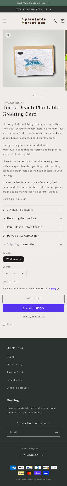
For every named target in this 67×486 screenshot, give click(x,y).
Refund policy (14, 380)
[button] (4, 21)
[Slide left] (26, 96)
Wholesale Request (17, 388)
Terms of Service (16, 372)
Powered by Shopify (44, 479)
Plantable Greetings (29, 479)
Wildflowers (13, 259)
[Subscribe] (56, 432)
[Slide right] (41, 96)
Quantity (7, 267)
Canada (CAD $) (31, 455)
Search (11, 357)
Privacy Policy (14, 364)
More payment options (34, 316)
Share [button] (10, 324)
